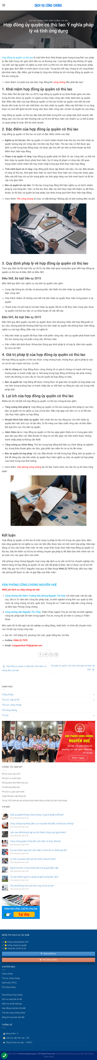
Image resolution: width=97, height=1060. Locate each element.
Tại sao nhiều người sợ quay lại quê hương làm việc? (34, 877)
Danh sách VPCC (9, 982)
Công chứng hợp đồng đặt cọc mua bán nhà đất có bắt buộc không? (42, 823)
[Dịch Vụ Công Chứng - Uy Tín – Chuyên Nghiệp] (48, 5)
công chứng (59, 82)
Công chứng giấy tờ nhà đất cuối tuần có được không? (35, 841)
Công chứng (54, 21)
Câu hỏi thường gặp (38, 21)
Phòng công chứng (75, 1054)
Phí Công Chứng (9, 710)
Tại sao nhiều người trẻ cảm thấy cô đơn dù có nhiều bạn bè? (38, 850)
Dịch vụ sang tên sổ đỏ (12, 999)
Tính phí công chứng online (13, 1013)
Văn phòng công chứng (29, 467)
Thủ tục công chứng (11, 705)
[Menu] (4, 5)
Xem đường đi (49, 954)
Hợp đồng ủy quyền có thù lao (17, 57)
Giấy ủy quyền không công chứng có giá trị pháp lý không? (37, 814)
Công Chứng (61, 1054)
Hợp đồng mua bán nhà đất (14, 1008)
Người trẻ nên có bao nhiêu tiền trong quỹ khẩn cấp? (34, 868)
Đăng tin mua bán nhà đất (13, 1017)
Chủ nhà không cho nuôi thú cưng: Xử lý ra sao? (32, 885)
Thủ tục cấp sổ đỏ (10, 699)
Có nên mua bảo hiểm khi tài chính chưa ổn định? (33, 859)
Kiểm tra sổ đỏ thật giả (12, 1004)
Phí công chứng (25, 198)
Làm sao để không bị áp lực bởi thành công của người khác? (38, 832)
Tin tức (64, 21)
